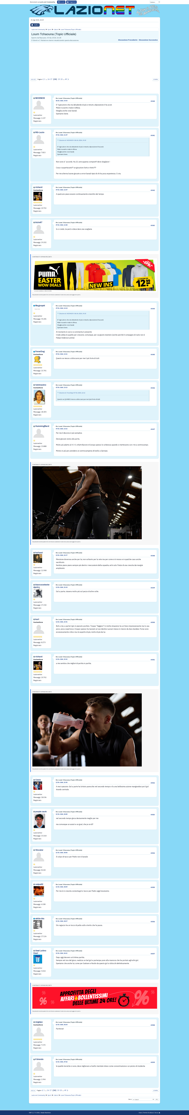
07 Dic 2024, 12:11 (61, 354)
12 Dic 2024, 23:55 (61, 782)
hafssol (39, 553)
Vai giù (33, 79)
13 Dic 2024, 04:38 (61, 1024)
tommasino (40, 385)
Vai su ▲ (157, 1112)
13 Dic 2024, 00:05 (61, 814)
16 (49, 79)
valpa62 (39, 884)
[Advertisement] (94, 61)
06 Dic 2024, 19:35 (61, 101)
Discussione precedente (127, 40)
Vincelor (39, 850)
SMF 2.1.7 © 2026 (34, 1112)
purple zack (41, 811)
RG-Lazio (39, 132)
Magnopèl (40, 306)
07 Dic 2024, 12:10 (61, 308)
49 (66, 79)
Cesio (38, 780)
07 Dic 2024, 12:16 (61, 429)
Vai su (33, 1090)
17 (51, 79)
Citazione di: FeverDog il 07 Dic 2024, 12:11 (72, 393)
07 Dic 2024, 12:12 (61, 387)
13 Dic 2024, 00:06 (61, 852)
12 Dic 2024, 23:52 (61, 659)
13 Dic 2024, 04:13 (61, 953)
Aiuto (140, 1112)
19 (59, 79)
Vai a (129, 1099)
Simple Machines (45, 1112)
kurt (37, 619)
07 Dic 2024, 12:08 (61, 225)
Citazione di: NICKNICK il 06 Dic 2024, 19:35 (72, 140)
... (47, 79)
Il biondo (39, 1059)
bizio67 (38, 222)
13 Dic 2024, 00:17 (61, 921)
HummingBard (42, 426)
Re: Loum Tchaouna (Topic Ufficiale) (69, 98)
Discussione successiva (148, 40)
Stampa (155, 79)
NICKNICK (40, 98)
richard (38, 187)
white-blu (39, 918)
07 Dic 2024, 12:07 (61, 190)
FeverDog (40, 351)
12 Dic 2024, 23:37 (61, 555)
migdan (39, 1022)
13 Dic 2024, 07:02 (61, 1062)
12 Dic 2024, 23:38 (61, 587)
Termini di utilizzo (148, 1112)
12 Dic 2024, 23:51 (61, 622)
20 (62, 79)
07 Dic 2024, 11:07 (61, 135)
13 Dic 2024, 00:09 (61, 887)
